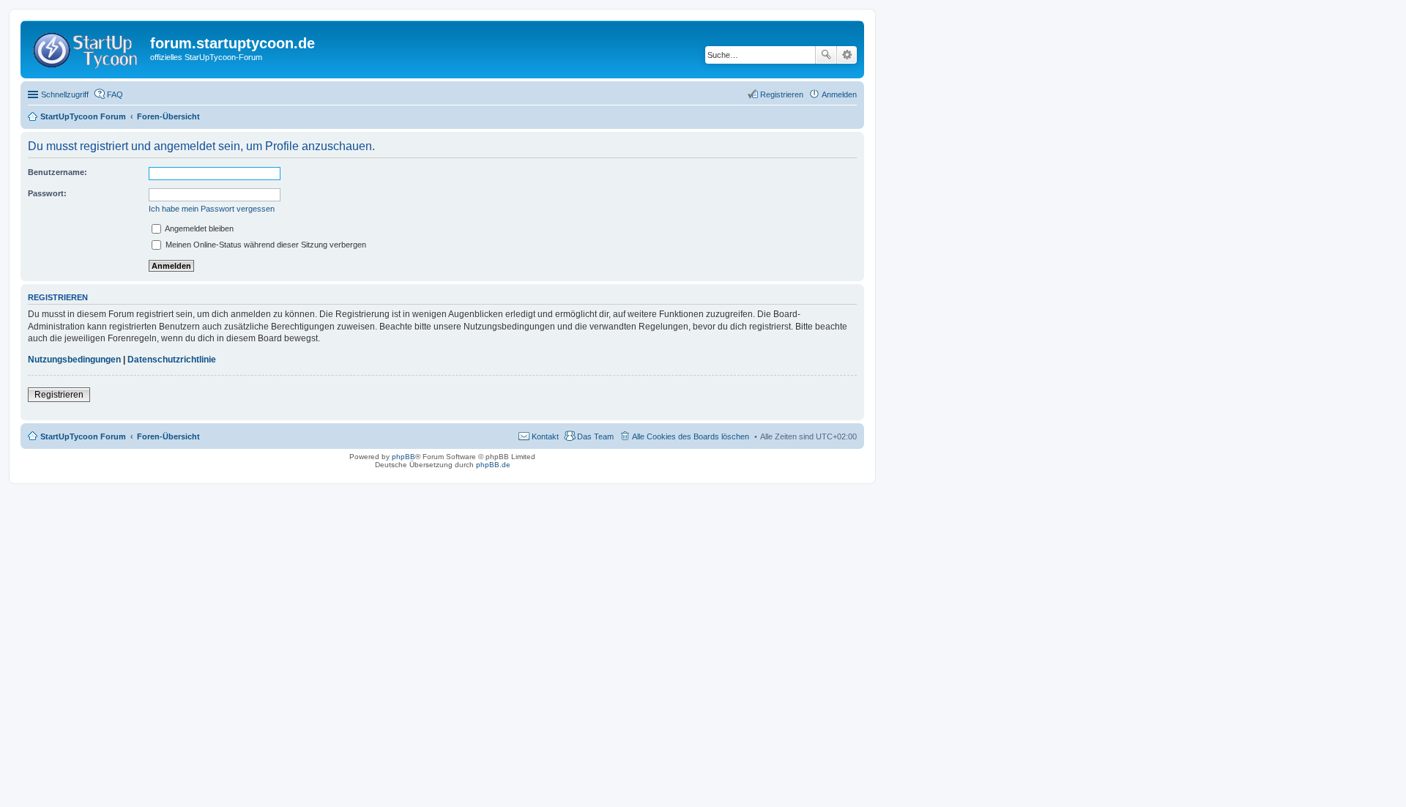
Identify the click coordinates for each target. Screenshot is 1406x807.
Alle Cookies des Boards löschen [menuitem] (690, 436)
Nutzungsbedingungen (74, 359)
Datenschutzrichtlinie (171, 359)
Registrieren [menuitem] (781, 94)
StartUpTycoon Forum (83, 436)
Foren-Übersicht (168, 436)
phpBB (403, 457)
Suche (826, 55)
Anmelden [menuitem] (839, 94)
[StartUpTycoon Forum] (87, 47)
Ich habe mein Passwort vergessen (212, 208)
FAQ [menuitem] (115, 94)
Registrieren (58, 395)
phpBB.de (493, 465)
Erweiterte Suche (847, 55)
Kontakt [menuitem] (545, 436)
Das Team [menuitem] (595, 436)
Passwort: (47, 193)
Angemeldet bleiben (198, 228)
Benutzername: (57, 172)
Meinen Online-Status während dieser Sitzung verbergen (264, 244)
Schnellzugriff (65, 94)
